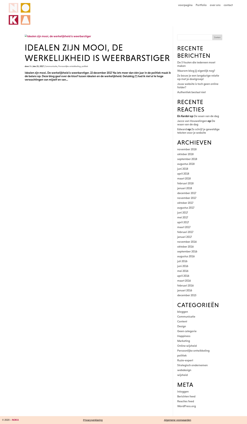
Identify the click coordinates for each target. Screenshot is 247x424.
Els (30, 66)
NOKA (15, 420)
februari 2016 (185, 285)
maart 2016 (184, 280)
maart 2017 (184, 227)
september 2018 (187, 159)
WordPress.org (186, 406)
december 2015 (186, 295)
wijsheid (182, 374)
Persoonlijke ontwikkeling (69, 66)
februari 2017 (185, 232)
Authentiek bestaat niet (191, 92)
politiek (85, 66)
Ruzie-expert (185, 360)
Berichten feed (186, 396)
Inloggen (183, 391)
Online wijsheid (187, 345)
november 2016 (187, 241)
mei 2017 (182, 217)
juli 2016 (182, 261)
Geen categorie (187, 331)
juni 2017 (182, 212)
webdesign (184, 370)
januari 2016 (184, 290)
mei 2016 (182, 270)
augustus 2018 (186, 163)
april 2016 (183, 275)
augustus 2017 (185, 207)
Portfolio (201, 5)
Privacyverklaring (93, 420)
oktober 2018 (185, 154)
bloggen (182, 311)
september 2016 (187, 251)
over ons (215, 5)
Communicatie (51, 66)
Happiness (183, 336)
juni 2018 (182, 168)
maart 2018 (184, 178)
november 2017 (186, 197)
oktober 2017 (185, 202)
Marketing (183, 340)
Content (182, 321)
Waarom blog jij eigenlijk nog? (196, 70)
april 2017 (183, 222)
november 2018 (187, 149)
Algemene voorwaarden (177, 420)
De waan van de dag (206, 116)
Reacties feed (185, 401)
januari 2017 (184, 236)
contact (228, 5)
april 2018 (183, 173)
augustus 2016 (186, 256)
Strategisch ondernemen (192, 365)
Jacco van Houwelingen (192, 120)
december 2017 (186, 193)
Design (181, 326)
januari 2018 (184, 188)
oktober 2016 (185, 246)
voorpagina (185, 5)
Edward (182, 129)
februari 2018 (185, 183)
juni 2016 (182, 266)
